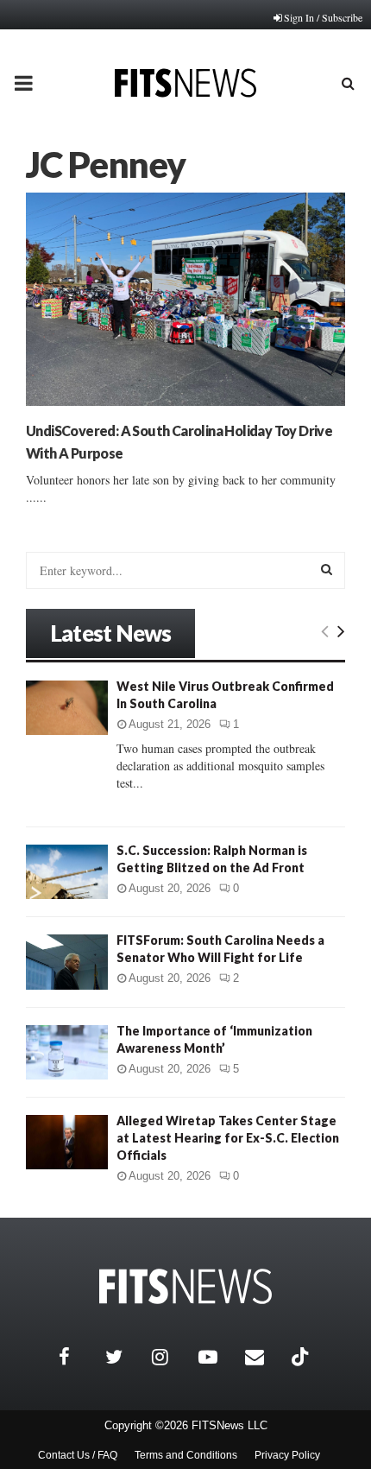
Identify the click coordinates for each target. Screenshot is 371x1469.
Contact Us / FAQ (77, 1455)
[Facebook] (78, 1357)
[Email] (264, 1357)
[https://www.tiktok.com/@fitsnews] (302, 1357)
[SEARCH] (326, 569)
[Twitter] (124, 1357)
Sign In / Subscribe (323, 17)
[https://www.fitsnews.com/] (185, 1286)
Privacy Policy (287, 1455)
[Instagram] (171, 1357)
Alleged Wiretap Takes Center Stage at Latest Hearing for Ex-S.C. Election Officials (227, 1137)
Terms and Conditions (186, 1455)
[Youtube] (217, 1357)
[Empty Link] (324, 630)
